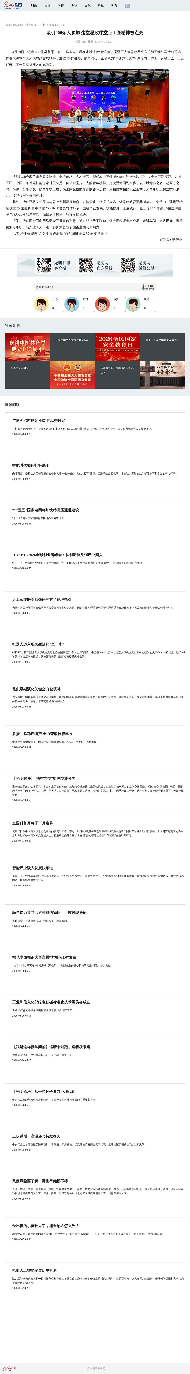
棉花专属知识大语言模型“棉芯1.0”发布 (44, 957)
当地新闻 (51, 25)
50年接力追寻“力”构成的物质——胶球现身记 (49, 913)
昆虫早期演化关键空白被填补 (36, 689)
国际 (47, 5)
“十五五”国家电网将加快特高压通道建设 (45, 510)
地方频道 (18, 25)
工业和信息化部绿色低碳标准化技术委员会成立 (51, 1002)
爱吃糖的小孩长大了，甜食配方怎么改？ (45, 1226)
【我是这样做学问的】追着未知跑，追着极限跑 (51, 1047)
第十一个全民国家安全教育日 (162, 340)
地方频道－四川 (35, 25)
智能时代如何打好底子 (30, 465)
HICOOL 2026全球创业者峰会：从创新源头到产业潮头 (57, 555)
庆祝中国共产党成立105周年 (71, 340)
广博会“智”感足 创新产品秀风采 (38, 421)
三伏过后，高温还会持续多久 (36, 1136)
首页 (8, 25)
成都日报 (87, 41)
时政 (34, 5)
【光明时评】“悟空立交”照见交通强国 (43, 778)
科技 (101, 5)
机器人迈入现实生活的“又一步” (38, 644)
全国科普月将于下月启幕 (32, 823)
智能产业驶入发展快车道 (32, 868)
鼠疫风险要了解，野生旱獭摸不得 (40, 1181)
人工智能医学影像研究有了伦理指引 (42, 599)
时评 (61, 5)
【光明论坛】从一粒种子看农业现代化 (43, 1091)
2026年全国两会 (19, 368)
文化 (88, 5)
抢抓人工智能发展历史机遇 (34, 1270)
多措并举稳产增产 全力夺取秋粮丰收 (42, 734)
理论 (74, 5)
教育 (114, 5)
